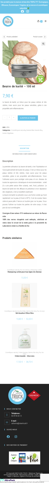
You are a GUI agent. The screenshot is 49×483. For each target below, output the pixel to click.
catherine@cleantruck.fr (19, 423)
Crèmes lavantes (23, 352)
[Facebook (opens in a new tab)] (23, 11)
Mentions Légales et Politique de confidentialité (27, 476)
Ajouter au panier (27, 118)
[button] (43, 44)
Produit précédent (12, 37)
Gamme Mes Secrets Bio (34, 130)
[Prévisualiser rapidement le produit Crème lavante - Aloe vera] (45, 328)
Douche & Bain (21, 311)
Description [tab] (24, 148)
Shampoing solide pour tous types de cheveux (24, 272)
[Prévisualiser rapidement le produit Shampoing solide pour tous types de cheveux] (45, 246)
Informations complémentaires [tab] (24, 154)
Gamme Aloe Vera (31, 311)
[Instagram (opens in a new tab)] (27, 11)
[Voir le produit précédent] (4, 37)
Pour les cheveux (25, 270)
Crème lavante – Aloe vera (24, 356)
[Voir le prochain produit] (45, 37)
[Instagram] (15, 436)
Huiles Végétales (8, 133)
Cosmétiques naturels (18, 130)
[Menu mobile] (44, 21)
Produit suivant (37, 37)
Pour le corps (41, 311)
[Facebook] (8, 436)
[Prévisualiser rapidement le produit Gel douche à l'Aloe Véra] (45, 287)
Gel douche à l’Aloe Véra (25, 313)
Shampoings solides (36, 270)
